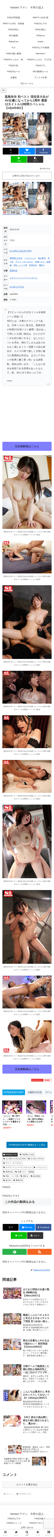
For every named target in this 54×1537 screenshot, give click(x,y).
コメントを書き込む (27, 1484)
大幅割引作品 (34, 1092)
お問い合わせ (27, 1527)
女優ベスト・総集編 (26, 1172)
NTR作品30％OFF (14, 1092)
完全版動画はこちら (27, 446)
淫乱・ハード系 (20, 265)
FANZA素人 (39, 1518)
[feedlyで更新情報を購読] (14, 1252)
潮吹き (42, 265)
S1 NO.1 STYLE (17, 287)
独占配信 (42, 258)
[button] (35, 159)
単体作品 (33, 265)
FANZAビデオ (11, 1154)
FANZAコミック (14, 1523)
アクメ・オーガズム (24, 262)
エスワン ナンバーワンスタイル (24, 278)
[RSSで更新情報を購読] (39, 1252)
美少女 (8, 1180)
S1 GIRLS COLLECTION (20, 251)
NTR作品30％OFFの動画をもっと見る (27, 1145)
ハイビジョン (30, 258)
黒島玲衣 (13, 270)
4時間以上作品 (16, 258)
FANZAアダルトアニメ (40, 1523)
